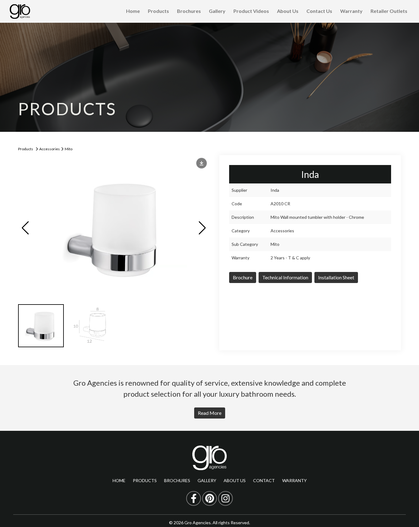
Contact (264, 480)
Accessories (49, 149)
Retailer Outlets (389, 11)
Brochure (242, 277)
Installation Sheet (336, 277)
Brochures (189, 11)
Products (158, 11)
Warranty (351, 11)
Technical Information (285, 277)
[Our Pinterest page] (209, 498)
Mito (68, 149)
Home (133, 11)
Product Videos (251, 11)
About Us (287, 11)
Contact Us (319, 11)
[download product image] (201, 163)
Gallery (217, 11)
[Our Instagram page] (225, 498)
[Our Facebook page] (193, 498)
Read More (209, 413)
